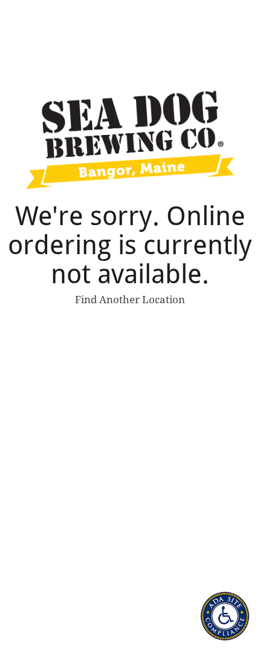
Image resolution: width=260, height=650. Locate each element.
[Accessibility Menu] (225, 616)
